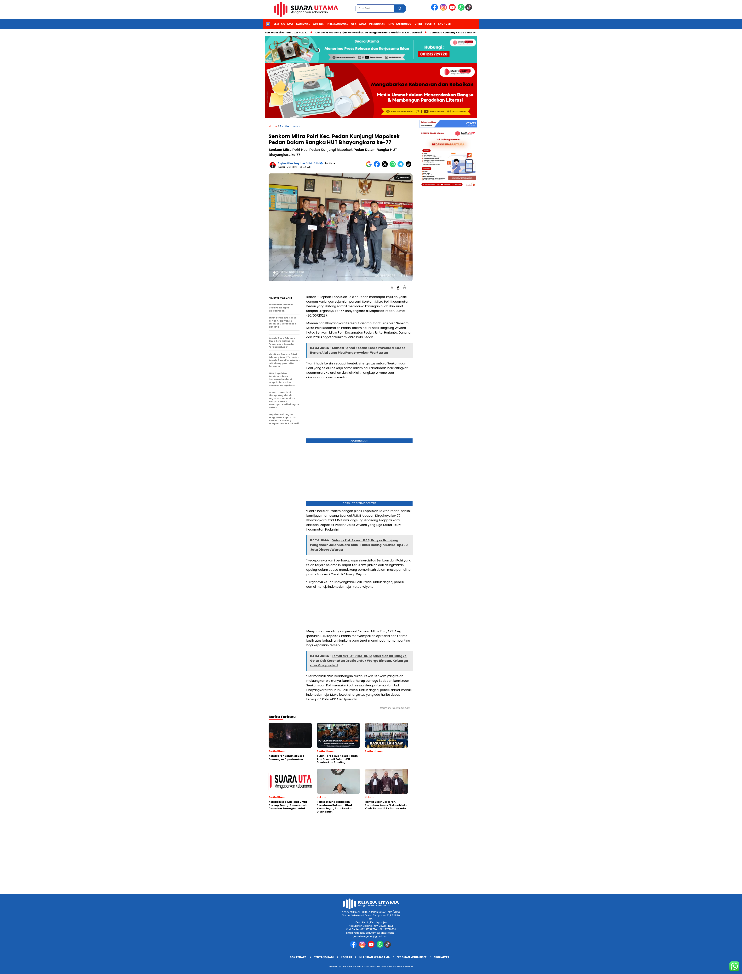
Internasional (337, 24)
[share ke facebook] (378, 166)
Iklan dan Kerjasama (374, 957)
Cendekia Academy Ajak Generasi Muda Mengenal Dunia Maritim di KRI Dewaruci (332, 32)
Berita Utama (283, 24)
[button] (392, 287)
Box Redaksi (298, 957)
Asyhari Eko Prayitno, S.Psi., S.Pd (299, 163)
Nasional (303, 24)
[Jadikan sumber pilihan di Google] (370, 166)
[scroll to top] (716, 968)
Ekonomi (444, 24)
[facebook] (435, 9)
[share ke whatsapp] (393, 166)
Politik (430, 24)
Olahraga (358, 24)
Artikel (318, 24)
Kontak (346, 957)
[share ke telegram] (401, 166)
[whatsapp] (461, 9)
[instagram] (444, 9)
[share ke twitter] (386, 166)
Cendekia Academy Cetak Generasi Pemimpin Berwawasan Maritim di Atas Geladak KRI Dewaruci (458, 32)
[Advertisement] (359, 410)
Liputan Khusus (399, 24)
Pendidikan (377, 24)
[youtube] (453, 9)
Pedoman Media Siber (412, 957)
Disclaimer (441, 957)
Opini (418, 24)
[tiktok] (469, 9)
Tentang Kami (324, 957)
